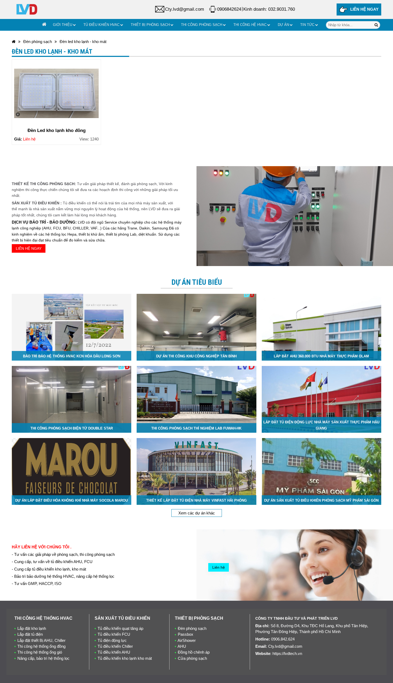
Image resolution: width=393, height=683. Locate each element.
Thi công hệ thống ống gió (39, 652)
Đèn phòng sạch (37, 41)
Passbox (185, 634)
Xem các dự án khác (196, 513)
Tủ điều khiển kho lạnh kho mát (125, 658)
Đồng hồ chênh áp (194, 652)
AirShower (187, 640)
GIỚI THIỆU (62, 25)
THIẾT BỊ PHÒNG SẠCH (150, 25)
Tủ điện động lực (112, 640)
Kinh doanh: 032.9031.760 (269, 9)
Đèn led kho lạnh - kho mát (83, 41)
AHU (182, 646)
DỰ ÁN (283, 25)
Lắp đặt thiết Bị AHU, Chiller (41, 640)
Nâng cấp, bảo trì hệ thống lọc (43, 658)
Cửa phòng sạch (192, 658)
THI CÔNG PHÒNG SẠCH (201, 25)
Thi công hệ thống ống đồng (41, 646)
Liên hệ (218, 567)
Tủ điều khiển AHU (114, 652)
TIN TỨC (307, 25)
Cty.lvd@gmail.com (184, 9)
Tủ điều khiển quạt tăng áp (120, 628)
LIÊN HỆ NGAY (364, 9)
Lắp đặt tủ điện (30, 634)
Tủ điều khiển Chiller (115, 646)
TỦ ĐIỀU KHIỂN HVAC (101, 25)
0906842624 (229, 9)
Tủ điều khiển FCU (114, 634)
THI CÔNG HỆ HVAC (250, 25)
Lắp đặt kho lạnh (31, 628)
